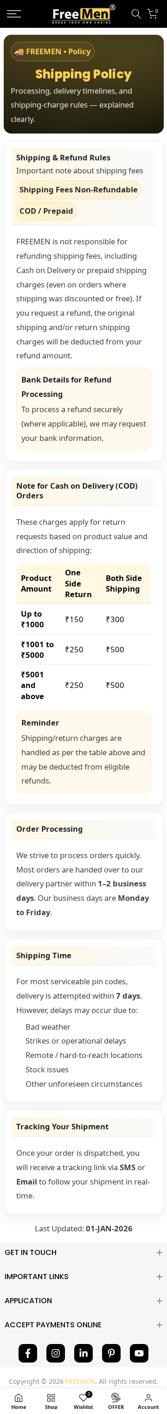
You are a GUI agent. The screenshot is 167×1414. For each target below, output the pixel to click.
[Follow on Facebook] (28, 1353)
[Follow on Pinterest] (111, 1353)
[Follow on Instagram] (55, 1353)
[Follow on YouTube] (139, 1353)
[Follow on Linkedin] (83, 1353)
